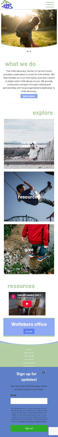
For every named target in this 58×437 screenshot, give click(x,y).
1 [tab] (27, 51)
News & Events (29, 363)
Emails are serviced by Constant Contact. (33, 421)
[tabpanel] (29, 28)
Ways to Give (29, 366)
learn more (29, 96)
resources (29, 359)
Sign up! (29, 428)
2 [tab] (30, 51)
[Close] (45, 372)
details (28, 331)
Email (13, 395)
